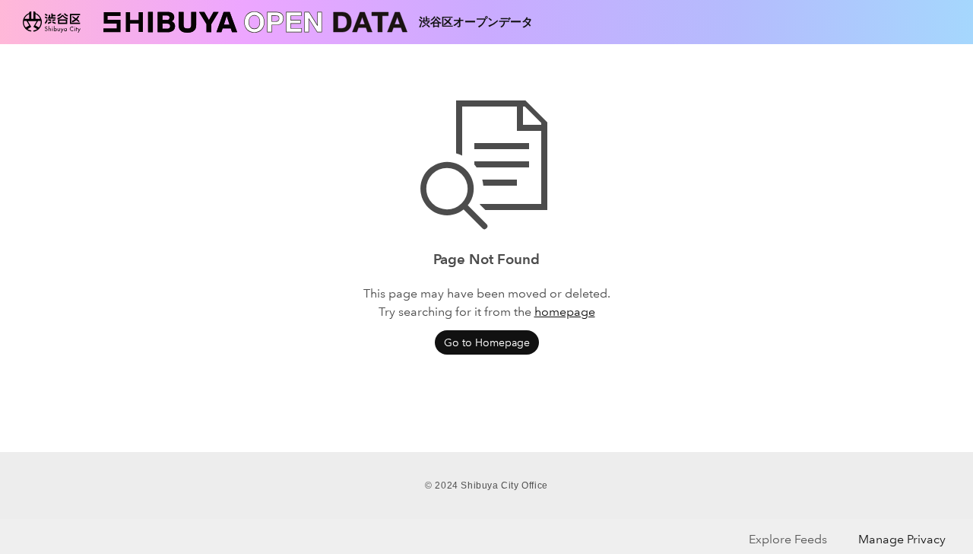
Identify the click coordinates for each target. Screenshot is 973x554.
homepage (564, 311)
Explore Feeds (788, 539)
